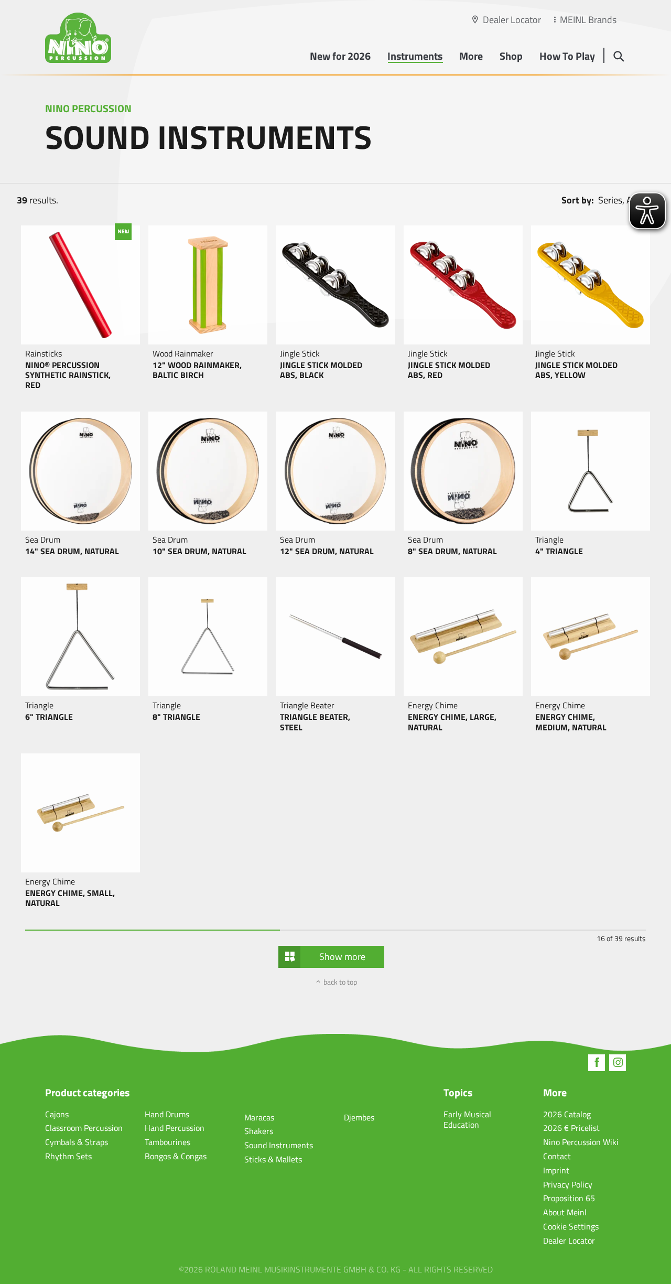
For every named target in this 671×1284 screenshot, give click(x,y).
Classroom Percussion (84, 1127)
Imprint (556, 1170)
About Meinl (565, 1212)
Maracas (259, 1117)
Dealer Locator (512, 20)
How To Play (567, 56)
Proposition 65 (569, 1198)
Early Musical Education (467, 1119)
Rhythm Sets (68, 1156)
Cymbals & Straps (76, 1142)
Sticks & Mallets (273, 1159)
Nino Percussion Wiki (581, 1142)
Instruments (414, 56)
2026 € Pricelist (571, 1127)
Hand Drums (167, 1114)
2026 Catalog (567, 1114)
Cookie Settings (571, 1226)
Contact (557, 1156)
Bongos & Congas (176, 1156)
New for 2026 (340, 56)
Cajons (57, 1114)
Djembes (359, 1117)
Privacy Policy (567, 1184)
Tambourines (167, 1142)
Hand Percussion (174, 1127)
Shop (511, 56)
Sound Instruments (278, 1145)
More (471, 56)
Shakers (258, 1131)
